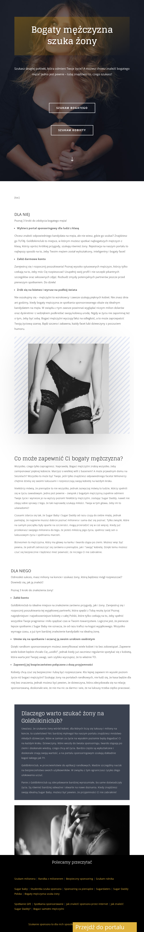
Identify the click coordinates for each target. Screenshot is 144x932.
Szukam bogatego (72, 108)
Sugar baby (21, 889)
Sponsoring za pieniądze (78, 889)
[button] (132, 927)
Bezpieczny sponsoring (79, 878)
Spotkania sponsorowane (48, 904)
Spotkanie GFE (22, 904)
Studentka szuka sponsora (46, 889)
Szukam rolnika (105, 878)
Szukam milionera (24, 878)
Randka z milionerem (50, 878)
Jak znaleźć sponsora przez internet (87, 904)
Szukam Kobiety (72, 130)
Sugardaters (103, 889)
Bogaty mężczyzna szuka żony (42, 893)
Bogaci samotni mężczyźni (48, 908)
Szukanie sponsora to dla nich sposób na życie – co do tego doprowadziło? (72, 924)
